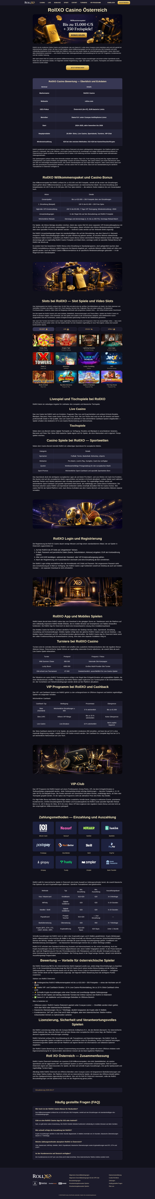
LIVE (64, 329)
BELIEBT (42, 329)
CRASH (87, 329)
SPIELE (110, 329)
